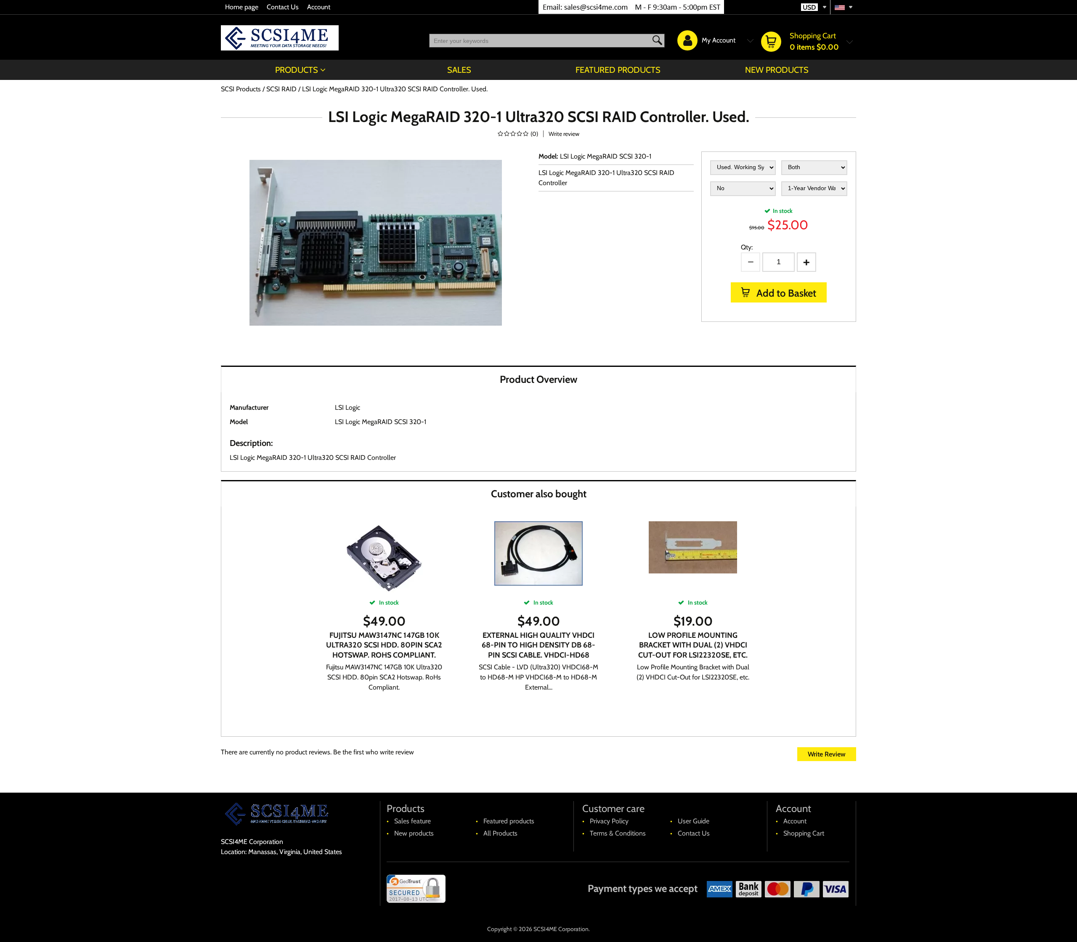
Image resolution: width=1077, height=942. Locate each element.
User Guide (693, 821)
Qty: (747, 247)
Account (318, 7)
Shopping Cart (803, 833)
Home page (241, 7)
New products (777, 70)
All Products (500, 833)
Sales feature (412, 821)
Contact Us (283, 7)
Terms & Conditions (618, 833)
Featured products (618, 70)
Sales (459, 70)
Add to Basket (785, 293)
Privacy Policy (609, 821)
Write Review (827, 754)
